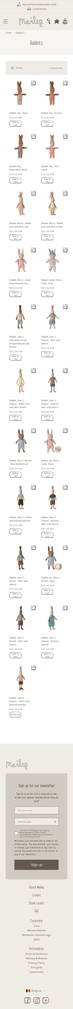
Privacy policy (20, 844)
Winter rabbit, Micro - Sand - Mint (52, 282)
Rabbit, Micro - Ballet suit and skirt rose (20, 225)
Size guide (36, 967)
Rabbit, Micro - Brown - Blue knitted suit (20, 462)
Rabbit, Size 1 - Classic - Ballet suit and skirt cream (19, 404)
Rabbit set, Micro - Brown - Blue (50, 579)
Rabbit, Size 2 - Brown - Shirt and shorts (18, 581)
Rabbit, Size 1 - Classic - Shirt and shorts (50, 340)
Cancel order (36, 972)
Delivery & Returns (36, 958)
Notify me (15, 714)
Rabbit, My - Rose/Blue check (18, 168)
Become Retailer (36, 930)
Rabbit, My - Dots (18, 113)
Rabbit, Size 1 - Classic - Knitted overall (49, 641)
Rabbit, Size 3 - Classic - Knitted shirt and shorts (49, 404)
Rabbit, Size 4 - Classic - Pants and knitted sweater (19, 701)
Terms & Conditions (36, 953)
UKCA (36, 939)
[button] (5, 21)
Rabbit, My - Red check (49, 168)
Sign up (36, 865)
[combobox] (35, 821)
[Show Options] (55, 821)
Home (9, 33)
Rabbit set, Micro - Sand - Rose (50, 462)
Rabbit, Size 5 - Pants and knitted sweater (20, 519)
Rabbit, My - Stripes (51, 113)
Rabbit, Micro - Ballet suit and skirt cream (52, 225)
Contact (36, 894)
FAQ (36, 910)
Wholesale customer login (36, 935)
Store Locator (36, 902)
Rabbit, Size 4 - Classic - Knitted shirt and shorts (49, 521)
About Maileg (36, 886)
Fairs (36, 926)
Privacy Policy (36, 962)
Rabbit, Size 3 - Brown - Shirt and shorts (18, 641)
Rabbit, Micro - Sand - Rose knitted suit (20, 282)
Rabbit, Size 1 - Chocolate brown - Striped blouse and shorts (19, 342)
